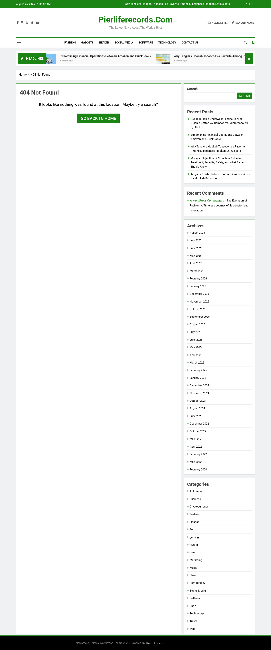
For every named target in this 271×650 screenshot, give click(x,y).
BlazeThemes (154, 643)
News (193, 575)
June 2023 (196, 416)
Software (146, 42)
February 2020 (198, 469)
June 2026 (196, 248)
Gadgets (87, 42)
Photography (197, 583)
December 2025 (199, 294)
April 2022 (196, 446)
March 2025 (197, 362)
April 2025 (196, 355)
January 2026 (198, 286)
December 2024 (199, 385)
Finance (194, 522)
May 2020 (195, 461)
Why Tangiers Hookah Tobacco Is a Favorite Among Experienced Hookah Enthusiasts (177, 4)
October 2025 (198, 309)
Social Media (124, 42)
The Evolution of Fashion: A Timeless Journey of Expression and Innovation (219, 205)
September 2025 (200, 316)
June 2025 (196, 339)
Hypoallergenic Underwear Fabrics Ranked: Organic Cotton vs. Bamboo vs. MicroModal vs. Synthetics (220, 123)
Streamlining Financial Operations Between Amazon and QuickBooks (92, 56)
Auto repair (196, 491)
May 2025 (195, 347)
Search (192, 89)
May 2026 (195, 255)
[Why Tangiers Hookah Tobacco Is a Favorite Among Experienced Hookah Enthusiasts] (150, 61)
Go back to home (98, 118)
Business (195, 499)
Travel (193, 621)
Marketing (196, 560)
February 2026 (198, 278)
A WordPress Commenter (206, 200)
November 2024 (199, 393)
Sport (193, 606)
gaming (194, 537)
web (192, 628)
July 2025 (195, 332)
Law (192, 552)
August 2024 (197, 408)
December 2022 (199, 423)
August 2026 (197, 232)
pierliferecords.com (135, 20)
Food (193, 529)
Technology (167, 42)
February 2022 (198, 454)
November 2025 (199, 301)
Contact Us (190, 42)
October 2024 (198, 400)
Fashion (70, 42)
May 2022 (195, 439)
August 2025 (197, 324)
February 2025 (198, 370)
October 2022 (198, 431)
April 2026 (196, 263)
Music (193, 567)
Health (104, 42)
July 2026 (195, 240)
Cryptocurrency (199, 506)
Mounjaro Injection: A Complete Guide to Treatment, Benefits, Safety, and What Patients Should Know (219, 162)
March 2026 (197, 271)
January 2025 (198, 378)
